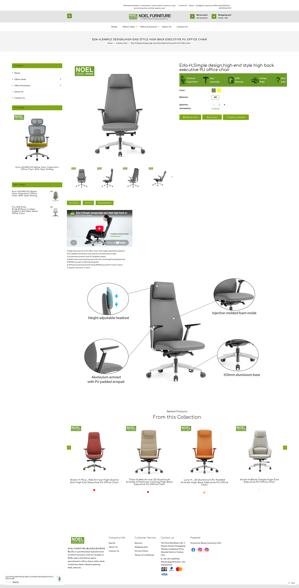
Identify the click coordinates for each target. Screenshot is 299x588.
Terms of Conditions (144, 555)
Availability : (185, 108)
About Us (18, 92)
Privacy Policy (141, 551)
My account (202, 15)
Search (112, 543)
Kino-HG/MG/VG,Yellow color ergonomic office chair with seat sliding (37, 168)
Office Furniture (22, 85)
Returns (138, 543)
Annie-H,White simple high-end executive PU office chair (259, 480)
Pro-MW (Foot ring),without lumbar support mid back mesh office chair (25, 210)
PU (215, 97)
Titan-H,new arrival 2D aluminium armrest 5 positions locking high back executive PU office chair (149, 481)
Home (110, 43)
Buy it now (212, 117)
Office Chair (20, 79)
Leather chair (122, 43)
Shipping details (104, 203)
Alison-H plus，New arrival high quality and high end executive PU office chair (94, 481)
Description (74, 203)
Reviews (88, 203)
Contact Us (19, 98)
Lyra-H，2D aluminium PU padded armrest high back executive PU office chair (204, 482)
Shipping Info (141, 547)
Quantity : (184, 105)
